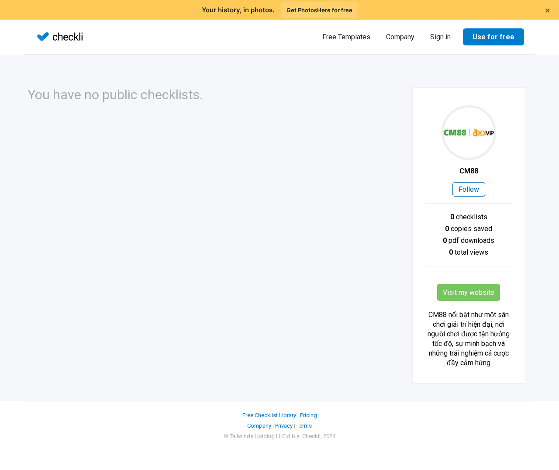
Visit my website (468, 292)
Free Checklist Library (269, 415)
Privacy (284, 425)
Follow (469, 189)
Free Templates (346, 37)
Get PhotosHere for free (319, 10)
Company (400, 37)
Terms (304, 425)
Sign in (440, 37)
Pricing (308, 415)
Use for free (493, 37)
